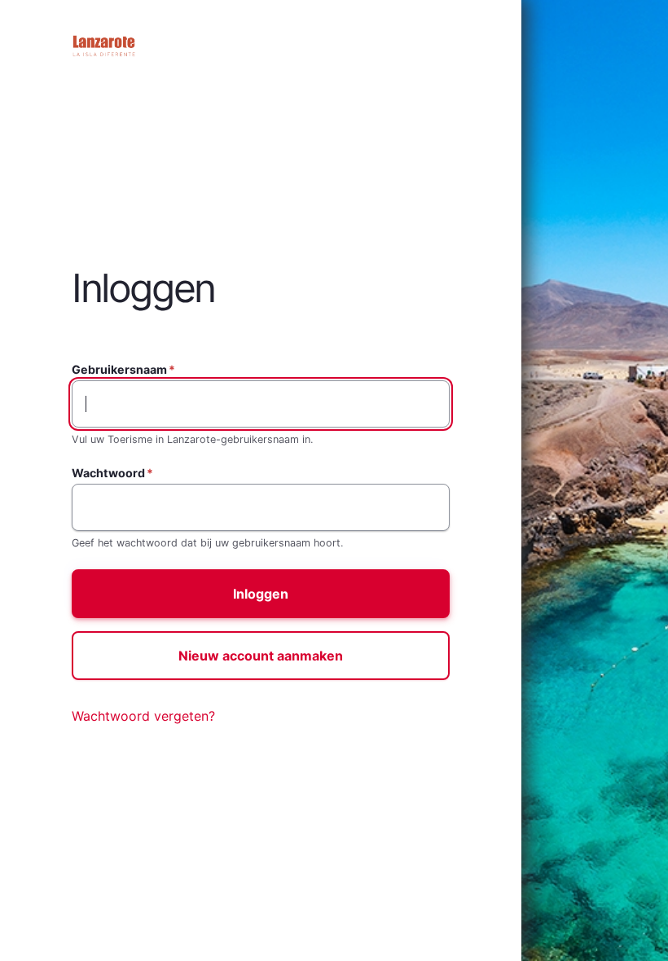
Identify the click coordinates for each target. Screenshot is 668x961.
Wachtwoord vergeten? (143, 716)
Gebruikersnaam (119, 369)
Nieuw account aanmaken (260, 655)
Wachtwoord (108, 473)
